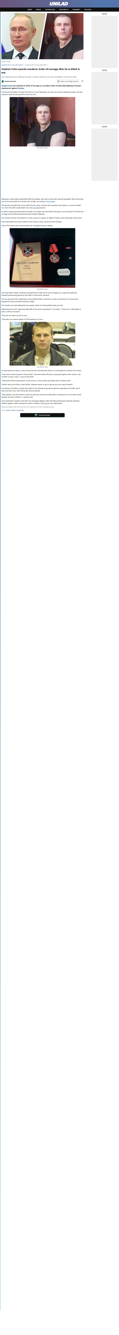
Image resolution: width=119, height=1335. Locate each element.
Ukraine (13, 410)
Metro (18, 370)
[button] (82, 81)
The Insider (51, 201)
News (30, 10)
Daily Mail (36, 208)
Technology (50, 10)
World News (20, 410)
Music (38, 10)
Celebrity (76, 10)
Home (3, 62)
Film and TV (63, 10)
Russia (8, 410)
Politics (87, 10)
